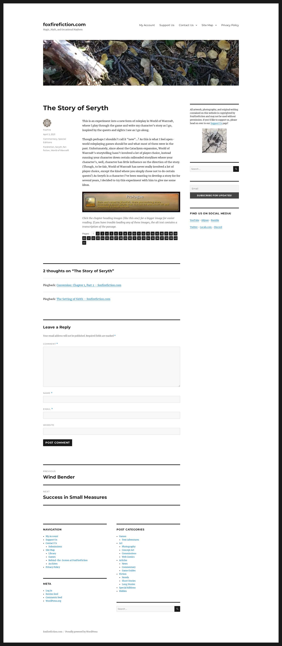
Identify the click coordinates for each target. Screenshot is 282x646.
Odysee (205, 220)
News (125, 563)
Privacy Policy (230, 25)
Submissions (55, 546)
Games (52, 557)
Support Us (166, 25)
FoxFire (47, 129)
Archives (53, 563)
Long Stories (128, 584)
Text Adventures (130, 539)
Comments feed (54, 597)
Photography (128, 546)
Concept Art (128, 550)
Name (48, 393)
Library (52, 553)
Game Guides (129, 570)
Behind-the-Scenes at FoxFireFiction (68, 560)
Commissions (129, 553)
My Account (147, 25)
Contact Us (186, 25)
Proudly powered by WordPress (81, 631)
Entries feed (52, 594)
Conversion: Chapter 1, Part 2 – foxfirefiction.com (89, 285)
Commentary (50, 139)
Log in (49, 590)
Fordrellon (48, 147)
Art (120, 543)
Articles (123, 560)
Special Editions (127, 587)
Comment (50, 343)
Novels (125, 577)
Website (48, 425)
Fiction (122, 574)
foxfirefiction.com (64, 24)
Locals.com (206, 227)
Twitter (194, 227)
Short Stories (129, 580)
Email (48, 409)
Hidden (123, 591)
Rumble (215, 220)
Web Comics (128, 557)
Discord (218, 227)
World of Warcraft (60, 150)
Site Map (207, 25)
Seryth (58, 147)
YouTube (194, 220)
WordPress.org (53, 601)
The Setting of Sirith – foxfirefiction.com (83, 299)
